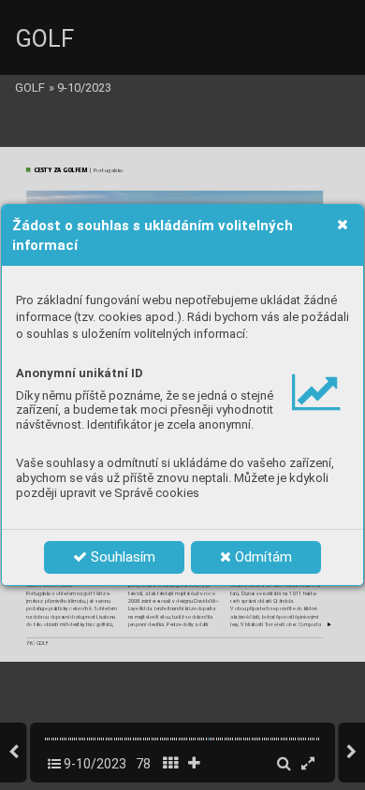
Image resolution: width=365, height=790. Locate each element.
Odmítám (261, 557)
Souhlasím (121, 557)
